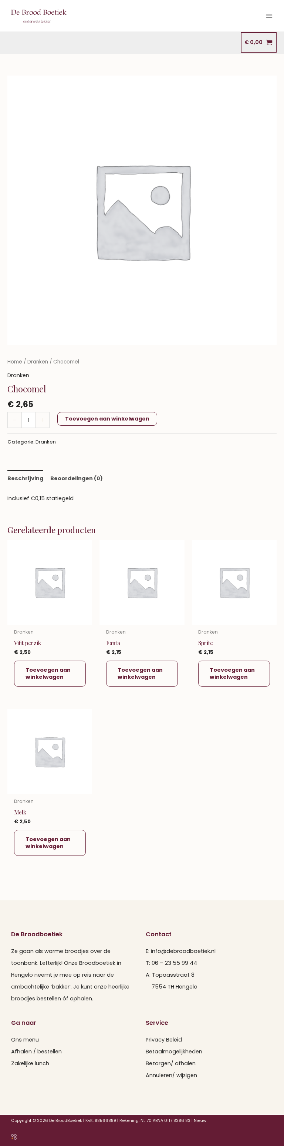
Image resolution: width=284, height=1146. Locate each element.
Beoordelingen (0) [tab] (76, 478)
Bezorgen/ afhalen (171, 1063)
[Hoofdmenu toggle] (269, 15)
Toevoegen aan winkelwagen (107, 418)
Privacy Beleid (164, 1039)
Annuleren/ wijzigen (171, 1075)
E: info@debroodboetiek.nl (181, 951)
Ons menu (25, 1039)
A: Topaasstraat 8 (170, 975)
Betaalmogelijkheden (174, 1051)
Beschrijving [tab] (25, 478)
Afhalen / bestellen (36, 1051)
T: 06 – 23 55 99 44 (171, 963)
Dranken (37, 361)
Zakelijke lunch (30, 1063)
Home (14, 361)
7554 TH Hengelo (171, 986)
